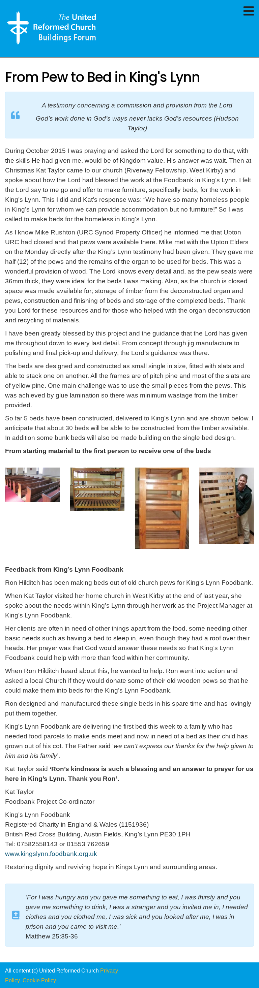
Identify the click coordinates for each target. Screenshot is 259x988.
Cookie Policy (40, 980)
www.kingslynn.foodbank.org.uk (51, 853)
